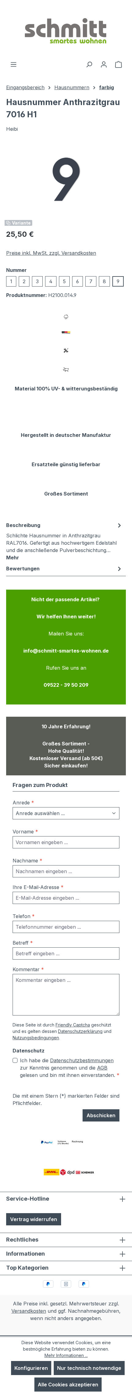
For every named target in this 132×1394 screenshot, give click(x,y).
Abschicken (101, 1115)
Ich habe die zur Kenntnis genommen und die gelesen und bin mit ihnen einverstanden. (69, 1067)
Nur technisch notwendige (89, 1368)
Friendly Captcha (73, 1024)
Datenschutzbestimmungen (82, 1060)
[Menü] (13, 64)
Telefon (24, 916)
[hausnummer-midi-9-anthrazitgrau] (66, 179)
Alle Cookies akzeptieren (68, 1384)
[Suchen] (89, 64)
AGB (102, 1068)
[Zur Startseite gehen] (66, 30)
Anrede (23, 802)
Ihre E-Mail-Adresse (38, 887)
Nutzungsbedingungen (36, 1037)
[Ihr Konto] (103, 64)
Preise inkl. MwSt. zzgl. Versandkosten (51, 253)
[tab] (64, 541)
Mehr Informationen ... (66, 1355)
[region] (66, 179)
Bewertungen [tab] (23, 568)
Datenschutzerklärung (80, 1031)
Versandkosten (28, 1311)
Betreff (23, 943)
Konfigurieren (31, 1368)
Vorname (25, 832)
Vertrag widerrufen (33, 1219)
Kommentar (28, 969)
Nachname (27, 861)
